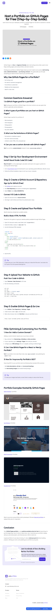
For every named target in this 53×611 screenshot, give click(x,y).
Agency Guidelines (20, 593)
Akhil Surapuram (8, 454)
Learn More (45, 608)
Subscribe (42, 559)
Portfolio (31, 26)
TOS (17, 598)
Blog (6, 598)
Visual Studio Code (12, 169)
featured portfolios (38, 517)
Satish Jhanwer (7, 391)
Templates (7, 595)
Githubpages (23, 26)
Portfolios (7, 593)
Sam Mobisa (7, 423)
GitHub (8, 186)
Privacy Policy (19, 595)
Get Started (44, 2)
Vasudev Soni (7, 486)
